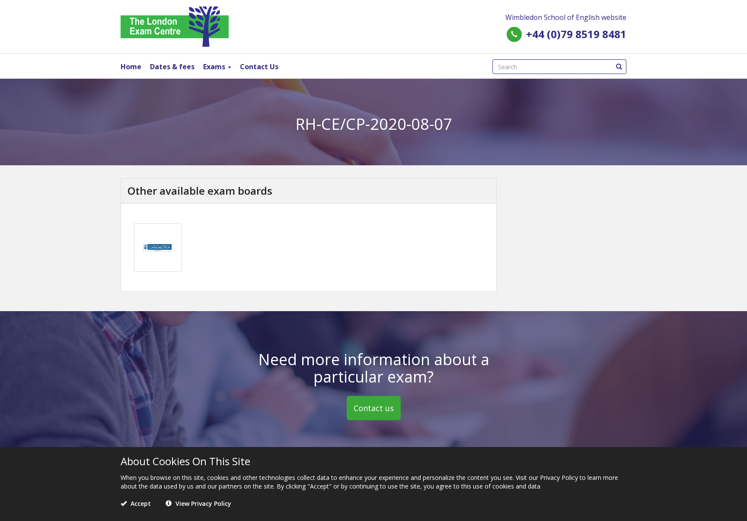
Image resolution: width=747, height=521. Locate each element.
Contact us (374, 408)
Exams (215, 66)
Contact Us (259, 66)
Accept (140, 503)
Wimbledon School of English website (565, 17)
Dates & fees (172, 66)
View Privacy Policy (202, 503)
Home (131, 66)
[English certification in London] (175, 26)
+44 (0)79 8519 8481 (576, 34)
